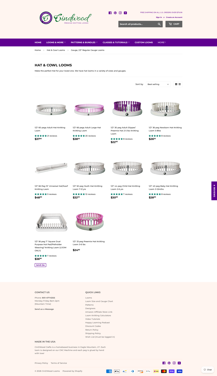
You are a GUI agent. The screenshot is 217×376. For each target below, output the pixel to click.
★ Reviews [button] (214, 191)
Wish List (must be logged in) (100, 337)
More (161, 42)
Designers (90, 308)
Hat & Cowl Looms (56, 50)
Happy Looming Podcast (97, 322)
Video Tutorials (92, 319)
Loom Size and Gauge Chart (99, 301)
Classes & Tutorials (115, 42)
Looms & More (55, 42)
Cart (176, 24)
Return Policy (91, 330)
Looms (88, 298)
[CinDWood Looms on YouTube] (125, 13)
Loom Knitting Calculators (98, 315)
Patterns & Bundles (83, 42)
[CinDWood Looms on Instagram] (120, 13)
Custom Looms (144, 42)
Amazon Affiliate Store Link (98, 312)
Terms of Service (59, 363)
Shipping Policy (93, 333)
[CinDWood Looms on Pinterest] (115, 13)
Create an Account (174, 17)
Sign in (159, 17)
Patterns (89, 305)
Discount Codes (93, 326)
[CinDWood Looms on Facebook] (110, 13)
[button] (41, 136)
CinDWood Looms (51, 371)
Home (38, 42)
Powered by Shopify (72, 371)
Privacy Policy (41, 363)
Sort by (139, 84)
